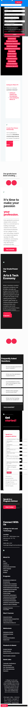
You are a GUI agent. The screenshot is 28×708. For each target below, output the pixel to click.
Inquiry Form (6, 639)
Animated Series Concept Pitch (11, 619)
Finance (5, 636)
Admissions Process (8, 634)
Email (8, 448)
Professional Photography (9, 600)
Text (8, 468)
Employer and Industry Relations (11, 653)
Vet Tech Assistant (12, 63)
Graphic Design (12, 53)
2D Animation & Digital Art (9, 580)
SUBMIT (14, 34)
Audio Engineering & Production (11, 587)
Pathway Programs (8, 608)
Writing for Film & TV (11, 66)
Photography (11, 61)
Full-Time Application (8, 667)
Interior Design (12, 56)
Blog (4, 561)
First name (10, 441)
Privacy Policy (15, 702)
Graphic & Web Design (8, 591)
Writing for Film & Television (10, 604)
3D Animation (11, 38)
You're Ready (10, 249)
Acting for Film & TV (12, 41)
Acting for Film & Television (10, 583)
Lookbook (5, 570)
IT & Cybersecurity (12, 58)
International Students (9, 637)
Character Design (7, 617)
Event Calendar (7, 568)
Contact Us (6, 565)
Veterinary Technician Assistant (11, 602)
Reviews (5, 572)
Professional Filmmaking (9, 598)
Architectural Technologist (12, 43)
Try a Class (6, 609)
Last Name (10, 444)
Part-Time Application (8, 669)
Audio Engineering (12, 46)
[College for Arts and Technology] (12, 2)
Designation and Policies (9, 566)
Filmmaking (12, 51)
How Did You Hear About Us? (11, 16)
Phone (6, 9)
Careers (5, 563)
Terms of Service (15, 31)
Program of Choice (9, 23)
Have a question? (9, 407)
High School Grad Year (10, 19)
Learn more (9, 143)
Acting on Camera (7, 620)
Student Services (7, 649)
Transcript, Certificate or (9, 663)
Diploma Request (7, 665)
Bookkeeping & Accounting (12, 48)
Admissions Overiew (8, 632)
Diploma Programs (7, 314)
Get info (4, 705)
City (5, 12)
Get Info (19, 2)
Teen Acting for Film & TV (9, 622)
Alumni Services (7, 651)
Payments (5, 671)
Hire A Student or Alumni (9, 655)
